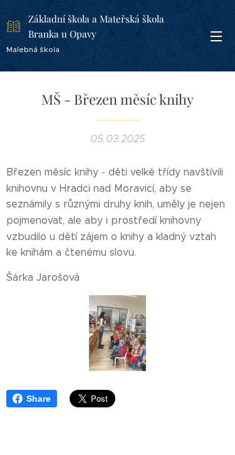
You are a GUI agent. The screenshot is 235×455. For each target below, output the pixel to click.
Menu (216, 35)
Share (38, 399)
